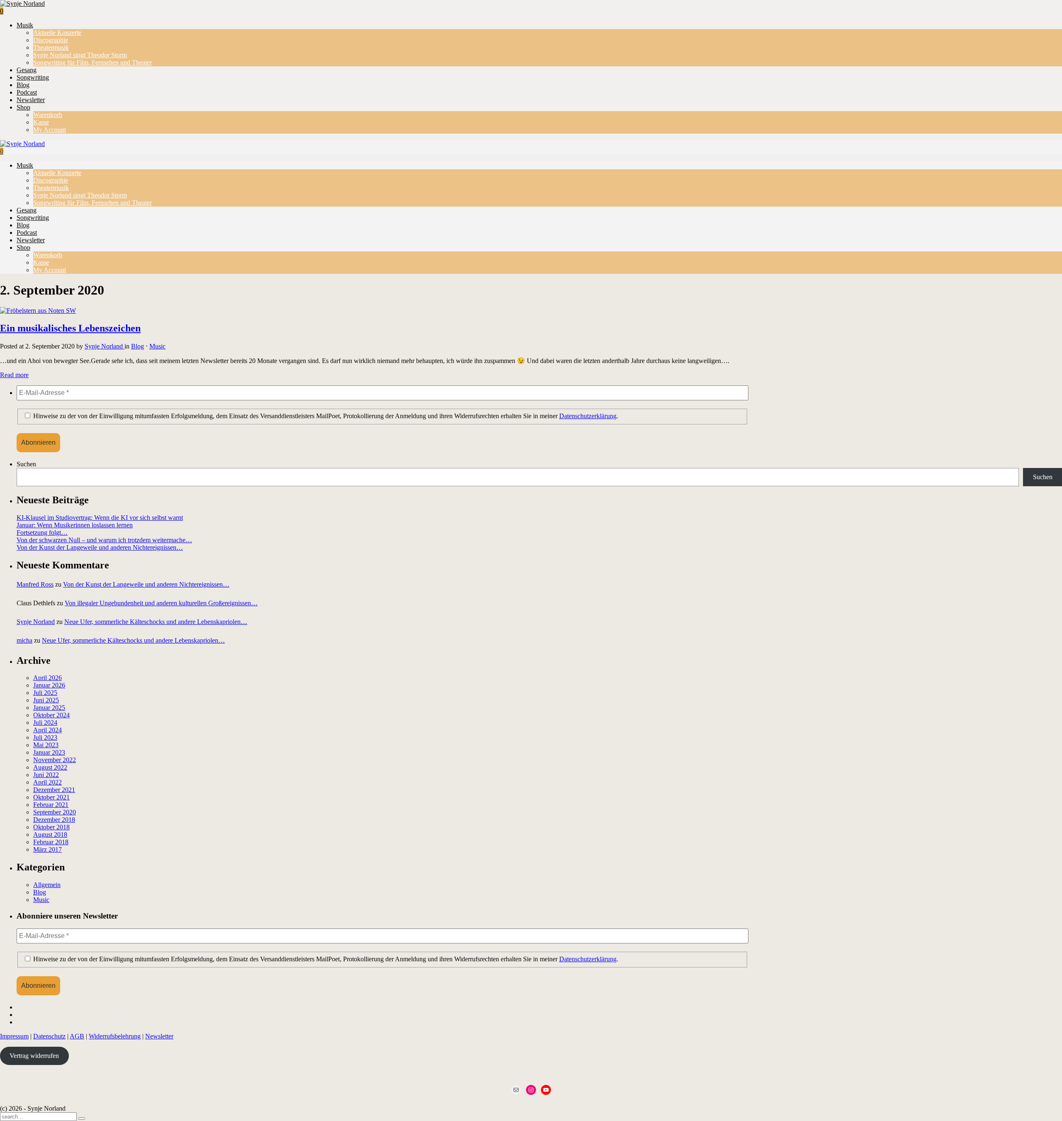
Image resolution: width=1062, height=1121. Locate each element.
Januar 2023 (49, 752)
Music (157, 346)
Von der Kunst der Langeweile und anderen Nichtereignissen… (100, 547)
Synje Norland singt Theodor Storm (80, 54)
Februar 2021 (50, 804)
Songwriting (33, 77)
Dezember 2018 (54, 819)
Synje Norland (104, 346)
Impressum (14, 1036)
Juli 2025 (45, 692)
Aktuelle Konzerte (57, 32)
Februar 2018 (50, 842)
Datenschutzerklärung (587, 415)
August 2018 (50, 834)
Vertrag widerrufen (34, 1055)
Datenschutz (49, 1036)
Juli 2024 (45, 722)
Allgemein (47, 884)
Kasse (41, 122)
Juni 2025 (46, 700)
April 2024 (47, 730)
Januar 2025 (49, 707)
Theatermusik (51, 47)
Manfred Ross (35, 584)
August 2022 (50, 767)
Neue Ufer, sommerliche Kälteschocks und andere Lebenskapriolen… (155, 621)
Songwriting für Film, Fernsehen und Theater (92, 62)
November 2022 (54, 759)
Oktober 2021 (51, 797)
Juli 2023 (45, 737)
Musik (25, 25)
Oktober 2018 (51, 827)
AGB (77, 1036)
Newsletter (31, 99)
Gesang (27, 69)
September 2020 (54, 812)
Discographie (50, 40)
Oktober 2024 (51, 715)
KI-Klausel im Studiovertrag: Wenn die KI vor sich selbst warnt (100, 517)
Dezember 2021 (54, 789)
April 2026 (47, 677)
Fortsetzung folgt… (42, 532)
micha (24, 640)
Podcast (27, 92)
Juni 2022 (46, 774)
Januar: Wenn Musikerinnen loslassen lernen (75, 525)
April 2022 (47, 782)
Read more (14, 374)
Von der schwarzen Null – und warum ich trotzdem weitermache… (104, 539)
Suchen (26, 464)
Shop (23, 107)
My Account (49, 129)
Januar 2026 (49, 685)
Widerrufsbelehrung (115, 1036)
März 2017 (47, 849)
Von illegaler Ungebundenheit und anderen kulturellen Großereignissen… (161, 603)
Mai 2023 (45, 744)
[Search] (81, 1118)
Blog (23, 84)
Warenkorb (47, 114)
